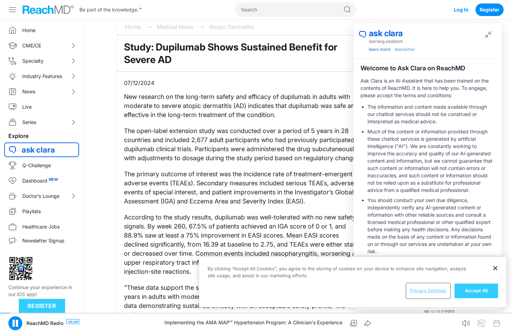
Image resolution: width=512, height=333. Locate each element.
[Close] (495, 268)
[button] (15, 323)
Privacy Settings (428, 290)
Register (489, 10)
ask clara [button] (38, 149)
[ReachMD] (48, 10)
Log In (461, 10)
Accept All (476, 290)
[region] (352, 282)
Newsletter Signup (43, 240)
